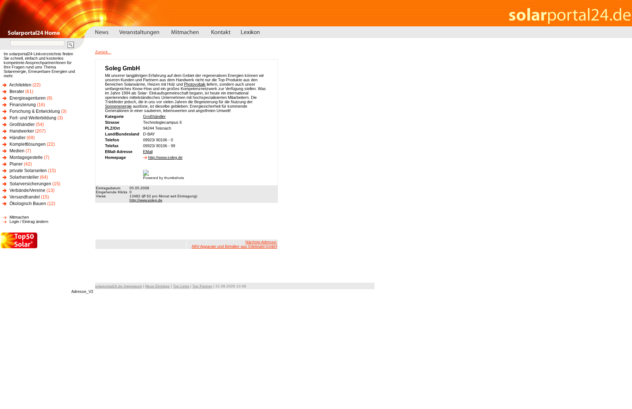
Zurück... (103, 52)
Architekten (20, 85)
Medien (17, 150)
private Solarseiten (28, 170)
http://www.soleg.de (165, 157)
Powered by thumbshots (163, 178)
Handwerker (22, 131)
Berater (17, 91)
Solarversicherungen (30, 183)
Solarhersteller (24, 177)
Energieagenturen (28, 98)
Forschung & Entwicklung (35, 111)
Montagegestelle (26, 157)
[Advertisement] (186, 221)
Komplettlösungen (28, 144)
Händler (18, 137)
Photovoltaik (195, 84)
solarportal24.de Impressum (118, 286)
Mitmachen (19, 217)
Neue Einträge (157, 286)
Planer (16, 164)
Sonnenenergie (118, 106)
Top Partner (202, 286)
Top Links (181, 286)
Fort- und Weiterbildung (33, 117)
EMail (148, 151)
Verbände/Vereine (27, 190)
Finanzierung (23, 104)
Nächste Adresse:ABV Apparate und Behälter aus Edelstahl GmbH (234, 244)
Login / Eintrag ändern (29, 221)
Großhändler (22, 124)
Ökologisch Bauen (28, 203)
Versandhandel (25, 197)
